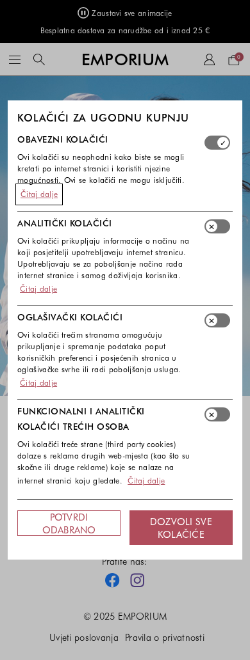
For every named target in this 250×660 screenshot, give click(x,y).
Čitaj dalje (39, 194)
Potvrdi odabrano (69, 523)
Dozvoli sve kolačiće (181, 527)
